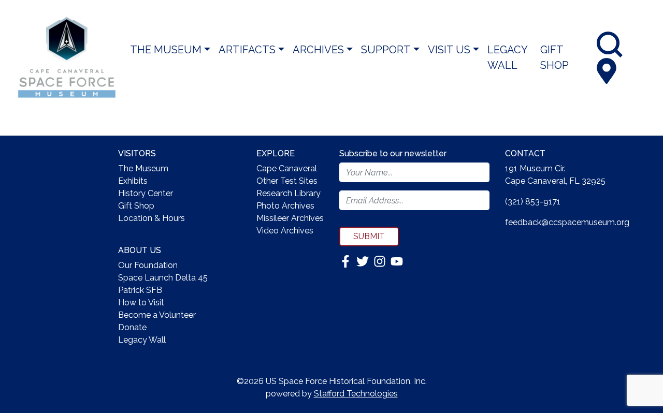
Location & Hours (151, 218)
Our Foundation (148, 265)
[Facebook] (346, 261)
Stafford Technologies (356, 394)
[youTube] (397, 261)
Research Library (288, 193)
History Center (145, 193)
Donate (132, 327)
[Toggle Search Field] (610, 44)
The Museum (165, 49)
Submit (369, 236)
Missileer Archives (290, 218)
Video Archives (284, 230)
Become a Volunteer (157, 315)
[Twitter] (363, 261)
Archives (318, 49)
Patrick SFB (140, 290)
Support (386, 49)
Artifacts (247, 49)
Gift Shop (554, 57)
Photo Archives (285, 206)
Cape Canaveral (286, 168)
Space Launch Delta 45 (163, 278)
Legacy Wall (507, 57)
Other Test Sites (287, 181)
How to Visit (141, 302)
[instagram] (380, 261)
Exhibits (133, 181)
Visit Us (449, 49)
